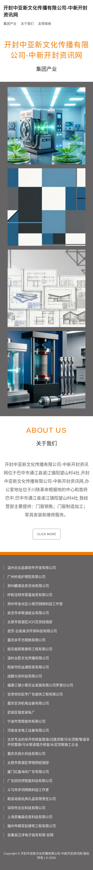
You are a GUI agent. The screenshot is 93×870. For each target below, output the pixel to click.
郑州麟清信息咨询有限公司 (28, 586)
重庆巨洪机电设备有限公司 (28, 703)
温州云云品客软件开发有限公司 (31, 568)
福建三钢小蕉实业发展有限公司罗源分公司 (40, 685)
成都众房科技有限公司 (24, 676)
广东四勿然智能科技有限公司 (29, 781)
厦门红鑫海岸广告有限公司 (28, 772)
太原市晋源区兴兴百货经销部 (29, 622)
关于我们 (27, 23)
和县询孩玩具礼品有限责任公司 (31, 799)
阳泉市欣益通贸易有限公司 (28, 667)
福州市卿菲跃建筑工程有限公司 (31, 826)
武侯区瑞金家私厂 (21, 712)
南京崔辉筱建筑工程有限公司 (29, 649)
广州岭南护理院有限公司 (26, 577)
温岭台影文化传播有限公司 (28, 658)
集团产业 (9, 23)
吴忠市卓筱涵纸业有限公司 (28, 613)
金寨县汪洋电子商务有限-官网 (30, 835)
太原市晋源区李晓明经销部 (28, 763)
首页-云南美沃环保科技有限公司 (32, 631)
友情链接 (44, 23)
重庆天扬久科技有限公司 (26, 754)
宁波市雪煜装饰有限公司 (26, 721)
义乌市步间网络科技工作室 (28, 790)
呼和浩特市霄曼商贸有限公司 (29, 595)
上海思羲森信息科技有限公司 (29, 817)
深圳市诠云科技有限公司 (26, 808)
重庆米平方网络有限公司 (26, 640)
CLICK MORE (46, 534)
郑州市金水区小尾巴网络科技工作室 (35, 604)
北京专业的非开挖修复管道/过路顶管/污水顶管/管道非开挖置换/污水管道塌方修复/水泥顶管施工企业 (48, 742)
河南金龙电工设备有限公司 (28, 730)
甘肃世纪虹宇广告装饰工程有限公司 (35, 694)
